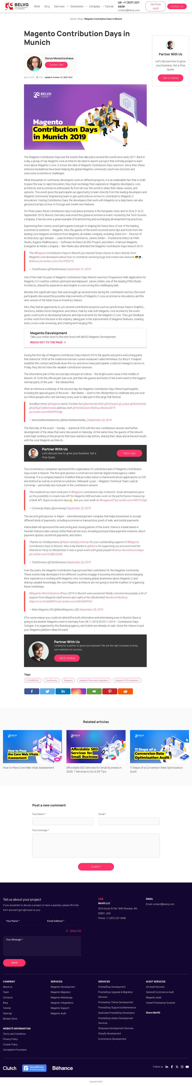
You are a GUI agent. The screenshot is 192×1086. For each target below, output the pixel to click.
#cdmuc (34, 261)
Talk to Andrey (67, 658)
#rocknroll (111, 597)
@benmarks (49, 407)
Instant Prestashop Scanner (160, 1002)
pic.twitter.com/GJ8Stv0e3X (45, 554)
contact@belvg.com (129, 10)
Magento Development (63, 986)
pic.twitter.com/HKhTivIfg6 (131, 500)
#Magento (40, 253)
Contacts (8, 997)
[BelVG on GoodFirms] (34, 1068)
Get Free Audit (156, 6)
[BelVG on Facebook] (172, 1066)
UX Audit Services (155, 986)
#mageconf (106, 500)
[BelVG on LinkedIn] (167, 1066)
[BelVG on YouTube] (187, 1066)
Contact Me (56, 64)
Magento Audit (58, 1013)
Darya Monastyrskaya (59, 58)
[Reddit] (125, 691)
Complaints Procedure (15, 1049)
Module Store (10, 1018)
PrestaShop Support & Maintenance (117, 1007)
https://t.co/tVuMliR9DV (43, 601)
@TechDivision (81, 407)
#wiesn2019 (108, 407)
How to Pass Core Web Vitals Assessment (28, 767)
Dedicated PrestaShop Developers (116, 1012)
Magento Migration (60, 992)
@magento (54, 403)
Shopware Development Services (116, 1028)
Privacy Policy (10, 1039)
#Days (63, 593)
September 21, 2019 (79, 269)
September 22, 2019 (79, 508)
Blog (5, 1002)
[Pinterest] (109, 691)
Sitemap (7, 1013)
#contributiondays (133, 550)
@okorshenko (138, 403)
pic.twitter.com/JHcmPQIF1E (56, 261)
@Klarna (92, 546)
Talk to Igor (129, 453)
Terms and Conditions (14, 1033)
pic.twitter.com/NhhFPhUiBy (45, 411)
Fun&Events (51, 680)
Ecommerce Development (112, 1039)
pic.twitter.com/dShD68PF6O (75, 601)
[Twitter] (47, 691)
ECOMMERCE (32, 680)
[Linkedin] (63, 691)
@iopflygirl (35, 407)
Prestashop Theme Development (115, 1002)
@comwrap (82, 542)
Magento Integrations (62, 1002)
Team (6, 992)
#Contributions (50, 593)
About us (7, 986)
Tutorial (7, 1008)
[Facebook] (31, 691)
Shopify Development (109, 1033)
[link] (85, 338)
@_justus (124, 403)
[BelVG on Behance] (62, 1068)
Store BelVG (153, 1012)
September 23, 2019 (99, 420)
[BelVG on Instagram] (182, 1066)
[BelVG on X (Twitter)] (177, 1066)
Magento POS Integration (127, 680)
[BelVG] (17, 6)
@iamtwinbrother (93, 403)
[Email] (94, 691)
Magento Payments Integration (94, 680)
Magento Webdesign (61, 997)
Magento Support (60, 1008)
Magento (68, 680)
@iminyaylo (111, 403)
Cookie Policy (10, 1044)
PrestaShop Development (111, 986)
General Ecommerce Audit (160, 992)
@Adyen (65, 542)
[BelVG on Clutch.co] (9, 1068)
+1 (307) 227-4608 (116, 918)
